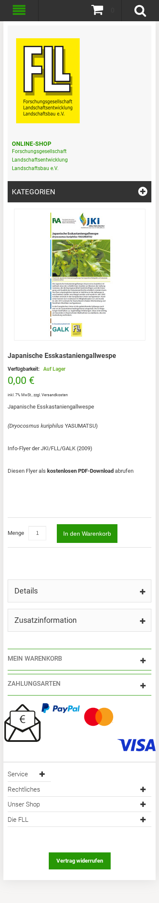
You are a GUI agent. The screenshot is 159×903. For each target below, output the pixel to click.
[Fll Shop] (48, 76)
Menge (16, 533)
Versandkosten (55, 395)
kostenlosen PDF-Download (80, 471)
